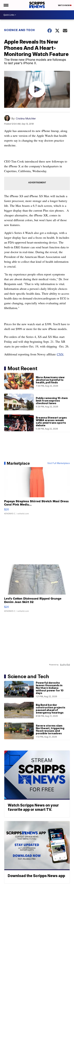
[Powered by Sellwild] (65, 665)
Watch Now (64, 5)
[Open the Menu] (6, 5)
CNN (60, 354)
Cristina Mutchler (26, 118)
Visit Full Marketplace (58, 463)
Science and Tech (19, 30)
